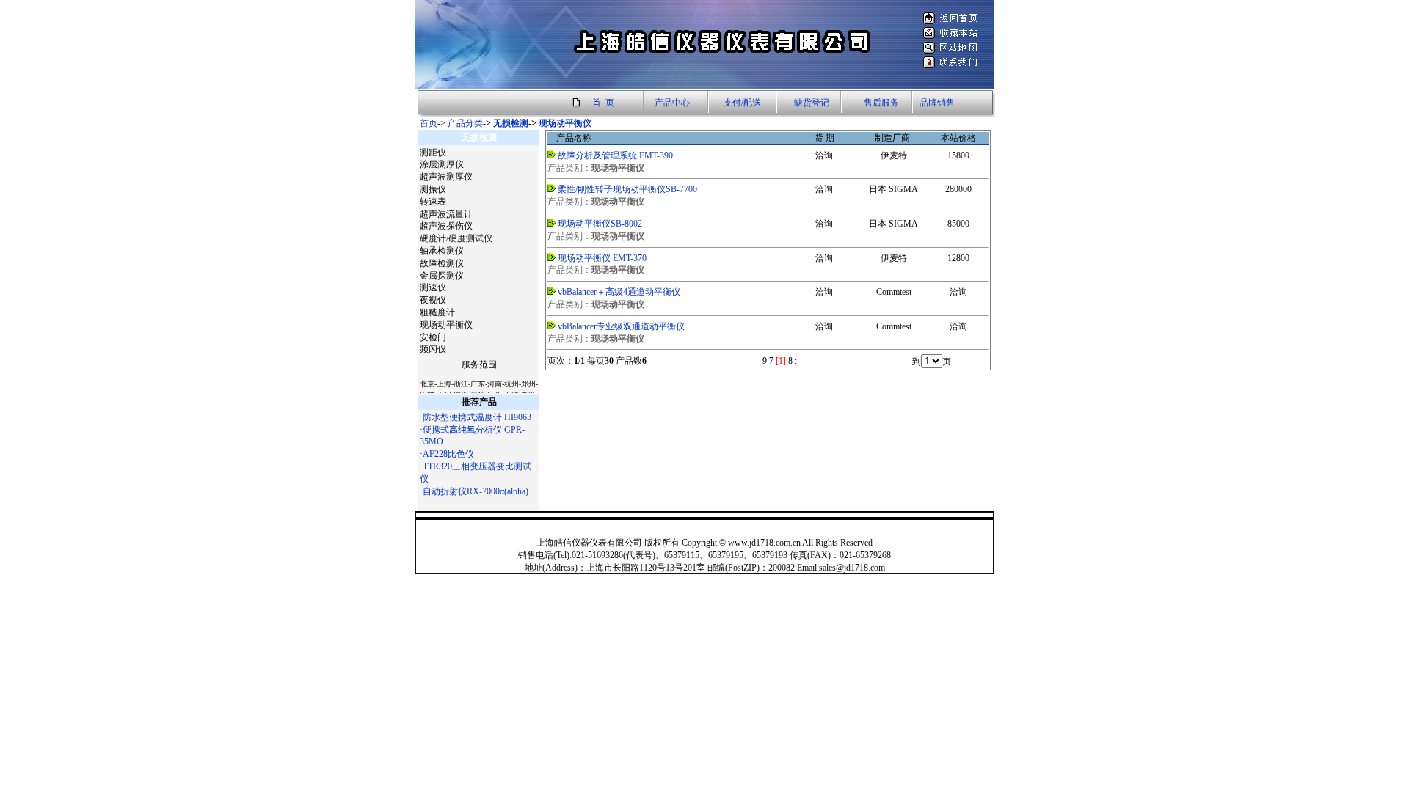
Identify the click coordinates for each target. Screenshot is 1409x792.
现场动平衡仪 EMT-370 (602, 258)
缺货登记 (811, 103)
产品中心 (672, 103)
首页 (428, 123)
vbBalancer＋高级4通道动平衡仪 (619, 292)
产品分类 (465, 123)
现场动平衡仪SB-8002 (600, 224)
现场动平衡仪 (565, 123)
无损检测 (510, 123)
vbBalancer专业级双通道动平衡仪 (621, 326)
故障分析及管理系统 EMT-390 (615, 155)
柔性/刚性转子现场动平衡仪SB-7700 (627, 189)
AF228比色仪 (448, 454)
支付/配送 (742, 103)
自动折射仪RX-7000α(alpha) (475, 491)
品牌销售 (937, 103)
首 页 (603, 103)
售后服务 (881, 103)
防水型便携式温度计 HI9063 (477, 417)
